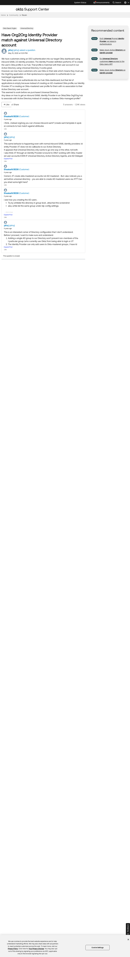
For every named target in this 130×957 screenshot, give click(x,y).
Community (13, 15)
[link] (112, 41)
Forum (24, 15)
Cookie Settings (97, 947)
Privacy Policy (13, 949)
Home (3, 15)
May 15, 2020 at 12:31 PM (18, 53)
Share (16, 104)
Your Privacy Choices (36, 949)
